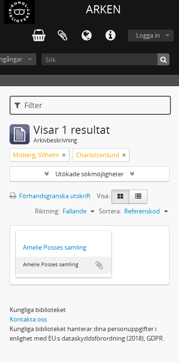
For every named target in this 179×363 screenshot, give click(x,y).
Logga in (148, 35)
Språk (86, 36)
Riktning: (47, 211)
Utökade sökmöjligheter (89, 174)
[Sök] (163, 59)
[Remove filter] (64, 155)
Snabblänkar (110, 36)
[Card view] (120, 197)
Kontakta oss (28, 319)
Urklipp (62, 36)
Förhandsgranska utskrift (54, 196)
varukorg (39, 36)
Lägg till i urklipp (99, 265)
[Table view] (138, 197)
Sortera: (110, 211)
